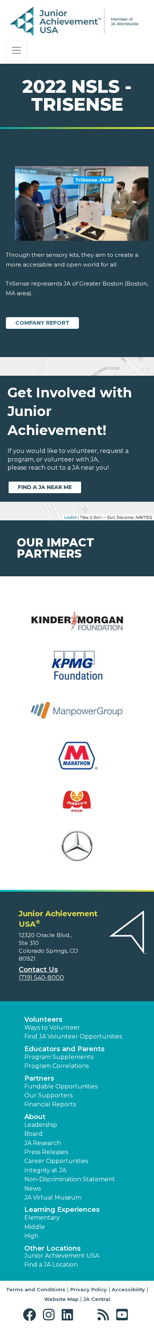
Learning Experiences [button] (62, 1209)
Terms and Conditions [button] (35, 1289)
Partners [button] (39, 1078)
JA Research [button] (42, 1143)
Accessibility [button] (128, 1289)
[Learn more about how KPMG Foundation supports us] (77, 670)
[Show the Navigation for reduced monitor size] (16, 50)
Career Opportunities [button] (56, 1160)
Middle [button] (34, 1226)
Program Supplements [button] (58, 1056)
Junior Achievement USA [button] (61, 1255)
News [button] (32, 1188)
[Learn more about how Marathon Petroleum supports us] (77, 760)
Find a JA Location (51, 1264)
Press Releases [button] (46, 1152)
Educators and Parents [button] (64, 1049)
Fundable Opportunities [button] (61, 1086)
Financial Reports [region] (50, 1104)
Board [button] (33, 1133)
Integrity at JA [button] (45, 1170)
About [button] (35, 1116)
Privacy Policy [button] (88, 1289)
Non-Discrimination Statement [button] (69, 1179)
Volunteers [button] (43, 1019)
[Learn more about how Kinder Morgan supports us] (77, 624)
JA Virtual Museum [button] (52, 1197)
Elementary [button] (42, 1217)
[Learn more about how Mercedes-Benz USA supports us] (77, 850)
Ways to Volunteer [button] (52, 1027)
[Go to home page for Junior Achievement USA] (74, 22)
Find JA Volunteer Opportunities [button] (73, 1036)
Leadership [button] (40, 1124)
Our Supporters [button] (48, 1095)
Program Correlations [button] (56, 1065)
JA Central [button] (96, 1299)
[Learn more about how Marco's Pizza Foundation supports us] (77, 805)
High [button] (31, 1235)
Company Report (42, 322)
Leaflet (70, 517)
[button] (31, 1315)
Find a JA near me (45, 487)
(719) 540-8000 (41, 977)
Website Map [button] (61, 1299)
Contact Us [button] (38, 969)
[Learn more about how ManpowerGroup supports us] (77, 715)
